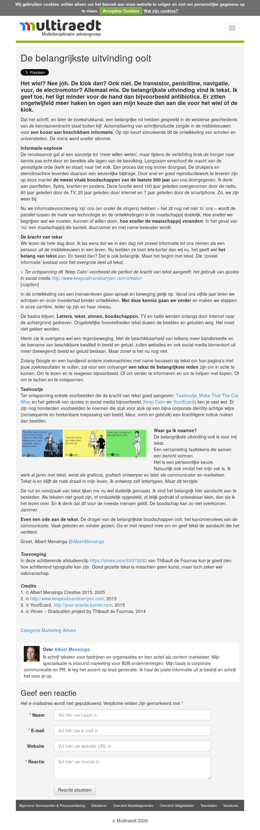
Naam (36, 715)
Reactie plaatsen (75, 790)
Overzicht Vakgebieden (177, 805)
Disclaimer (99, 805)
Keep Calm (154, 402)
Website (35, 746)
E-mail (36, 730)
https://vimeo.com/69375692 (118, 560)
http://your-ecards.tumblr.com (83, 605)
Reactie (34, 761)
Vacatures (230, 805)
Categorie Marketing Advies (48, 630)
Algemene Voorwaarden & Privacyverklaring (52, 805)
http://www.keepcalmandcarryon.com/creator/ (97, 278)
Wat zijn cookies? (161, 11)
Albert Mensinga (72, 649)
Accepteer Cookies (121, 11)
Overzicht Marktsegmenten (133, 805)
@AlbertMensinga (86, 541)
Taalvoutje (186, 395)
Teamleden (208, 805)
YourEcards (184, 402)
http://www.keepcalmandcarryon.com (67, 598)
